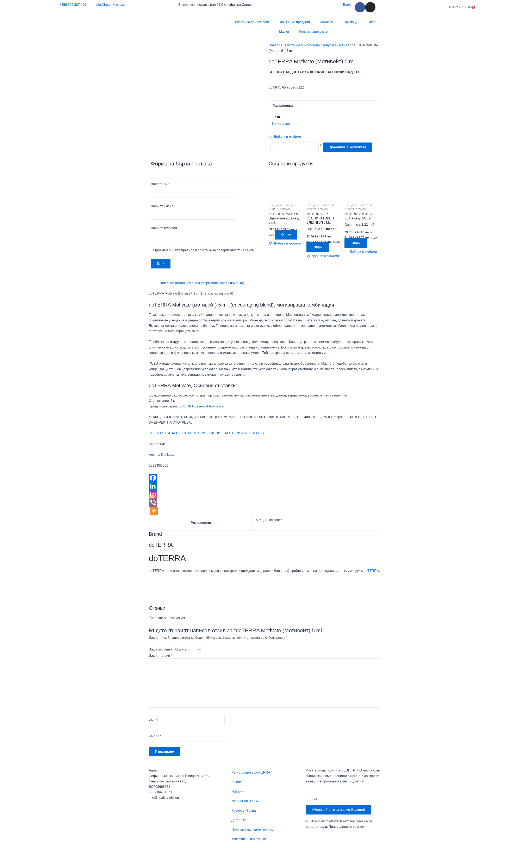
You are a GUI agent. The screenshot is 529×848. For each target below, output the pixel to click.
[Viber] (153, 502)
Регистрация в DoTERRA (250, 772)
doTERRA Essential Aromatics (201, 406)
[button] (285, 136)
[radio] (278, 117)
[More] (154, 511)
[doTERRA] (164, 589)
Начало (274, 45)
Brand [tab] (223, 283)
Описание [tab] (166, 283)
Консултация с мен (313, 31)
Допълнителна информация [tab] (196, 283)
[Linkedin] (153, 486)
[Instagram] (153, 494)
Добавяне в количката (348, 147)
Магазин (326, 22)
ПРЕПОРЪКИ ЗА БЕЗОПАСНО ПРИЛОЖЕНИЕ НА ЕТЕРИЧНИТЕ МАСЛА (207, 433)
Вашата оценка (160, 649)
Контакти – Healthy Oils (249, 839)
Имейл (155, 736)
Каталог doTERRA (245, 801)
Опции (286, 234)
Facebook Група (243, 810)
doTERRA (371, 571)
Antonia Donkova (161, 454)
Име (153, 720)
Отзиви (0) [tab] (236, 283)
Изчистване (281, 123)
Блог (371, 22)
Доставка (238, 820)
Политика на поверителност (252, 829)
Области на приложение (251, 22)
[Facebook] (153, 478)
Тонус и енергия (334, 45)
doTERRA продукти (295, 22)
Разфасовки (283, 105)
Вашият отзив (160, 655)
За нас (236, 782)
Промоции (351, 22)
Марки (284, 31)
